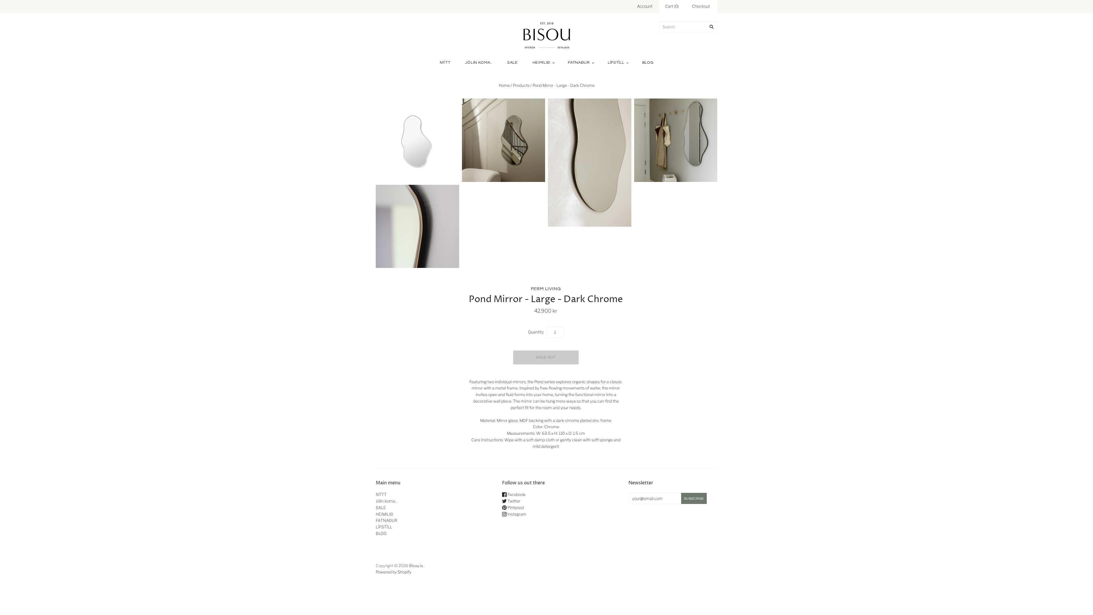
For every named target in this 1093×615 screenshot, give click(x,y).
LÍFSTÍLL (616, 63)
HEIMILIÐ (541, 63)
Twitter (513, 501)
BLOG (648, 63)
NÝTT (445, 63)
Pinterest (515, 507)
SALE (512, 63)
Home (504, 85)
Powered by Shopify (393, 571)
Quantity (536, 331)
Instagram (516, 514)
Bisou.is (416, 565)
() (672, 6)
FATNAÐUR (579, 63)
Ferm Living (546, 288)
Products (521, 85)
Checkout (701, 6)
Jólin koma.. (478, 63)
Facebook (516, 494)
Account (644, 6)
